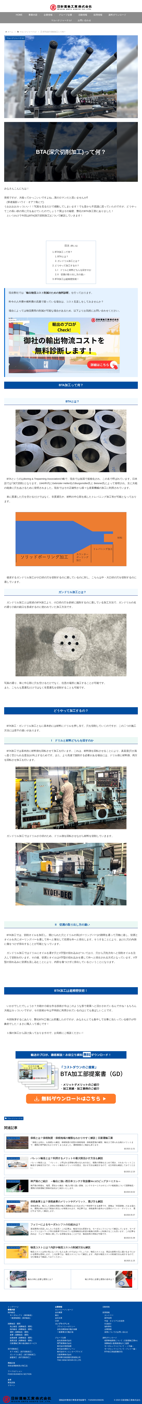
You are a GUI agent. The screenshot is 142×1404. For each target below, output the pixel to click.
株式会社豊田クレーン (66, 1349)
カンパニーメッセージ (64, 1310)
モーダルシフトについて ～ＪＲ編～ (119, 1346)
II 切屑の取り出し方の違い (71, 274)
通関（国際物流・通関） (20, 1332)
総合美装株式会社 (64, 1341)
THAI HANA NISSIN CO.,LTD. (69, 1360)
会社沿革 (58, 1318)
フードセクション (15, 1371)
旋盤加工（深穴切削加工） (20, 1357)
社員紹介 (108, 1324)
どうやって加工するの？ (67, 265)
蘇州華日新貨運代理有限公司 (69, 1357)
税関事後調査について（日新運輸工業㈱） (121, 1341)
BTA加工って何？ (63, 252)
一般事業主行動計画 (65, 1332)
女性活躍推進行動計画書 (67, 1329)
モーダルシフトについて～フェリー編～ (120, 1349)
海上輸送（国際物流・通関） (21, 1327)
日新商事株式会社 (64, 1355)
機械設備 (11, 1363)
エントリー (108, 1315)
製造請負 (11, 1383)
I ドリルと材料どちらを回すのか (74, 270)
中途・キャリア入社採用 (114, 1321)
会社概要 (58, 1312)
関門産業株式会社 (64, 1343)
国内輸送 (11, 1312)
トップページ (13, 1307)
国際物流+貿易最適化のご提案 (116, 1343)
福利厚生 (108, 1327)
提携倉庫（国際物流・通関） (21, 1338)
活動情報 (106, 1307)
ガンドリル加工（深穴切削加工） (23, 1355)
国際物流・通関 (14, 1324)
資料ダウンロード (109, 1338)
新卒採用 (108, 1318)
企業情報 (108, 1329)
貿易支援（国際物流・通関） (21, 1341)
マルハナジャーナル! (15, 1118)
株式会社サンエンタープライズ (69, 1352)
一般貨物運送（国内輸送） (20, 1318)
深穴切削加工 (13, 1349)
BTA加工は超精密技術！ (67, 279)
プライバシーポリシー (66, 1327)
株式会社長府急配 (64, 1346)
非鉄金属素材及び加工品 (18, 1366)
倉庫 (9, 1380)
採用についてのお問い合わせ (116, 1332)
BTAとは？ (62, 256)
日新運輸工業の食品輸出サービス (23, 1343)
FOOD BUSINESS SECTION (19, 1374)
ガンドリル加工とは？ (68, 261)
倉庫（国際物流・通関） (20, 1335)
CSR (57, 1321)
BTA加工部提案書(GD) (113, 1352)
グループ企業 (60, 1338)
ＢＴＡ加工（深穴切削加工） (21, 1352)
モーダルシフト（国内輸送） (21, 1315)
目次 (66, 245)
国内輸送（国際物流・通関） (21, 1329)
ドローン (11, 1385)
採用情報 (106, 1312)
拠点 (57, 1315)
